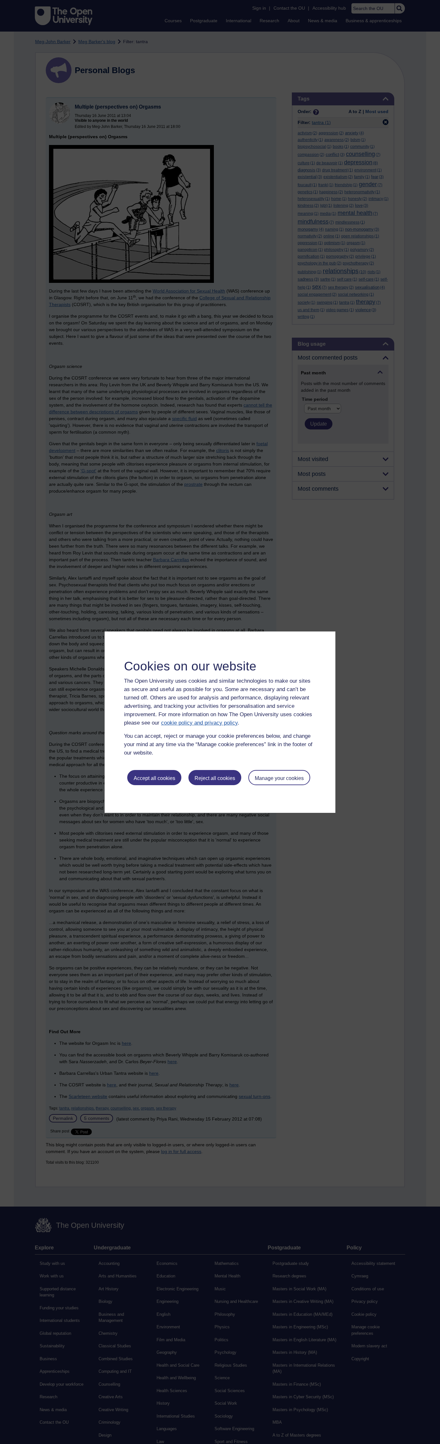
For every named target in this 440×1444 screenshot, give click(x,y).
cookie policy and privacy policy (199, 723)
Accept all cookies (154, 778)
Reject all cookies (215, 778)
